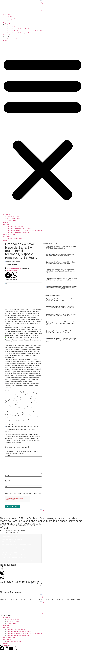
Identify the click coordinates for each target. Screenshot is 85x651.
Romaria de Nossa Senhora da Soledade (19, 29)
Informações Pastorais (13, 19)
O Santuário (6, 15)
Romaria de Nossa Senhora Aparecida (18, 33)
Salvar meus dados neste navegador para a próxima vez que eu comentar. (23, 494)
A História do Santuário (13, 17)
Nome (7, 475)
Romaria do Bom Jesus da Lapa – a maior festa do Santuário (24, 31)
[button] (42, 128)
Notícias (5, 41)
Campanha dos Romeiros (14, 39)
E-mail (7, 481)
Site (6, 486)
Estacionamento (11, 21)
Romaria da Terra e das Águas (16, 27)
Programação (7, 23)
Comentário (9, 455)
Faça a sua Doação (6, 615)
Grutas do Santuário (9, 35)
